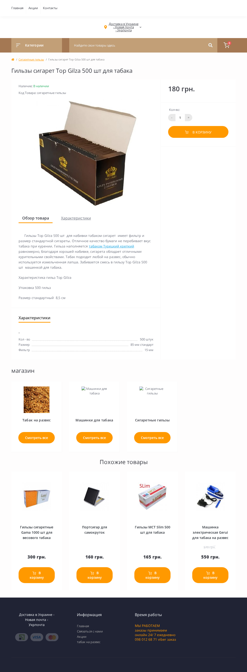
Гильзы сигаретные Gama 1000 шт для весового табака (36, 532)
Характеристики (76, 218)
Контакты (50, 8)
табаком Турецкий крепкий (111, 246)
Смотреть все (36, 437)
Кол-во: (174, 109)
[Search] (210, 45)
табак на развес (88, 642)
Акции (33, 8)
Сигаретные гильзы (31, 59)
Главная (17, 8)
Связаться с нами (90, 631)
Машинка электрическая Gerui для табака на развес (210, 532)
